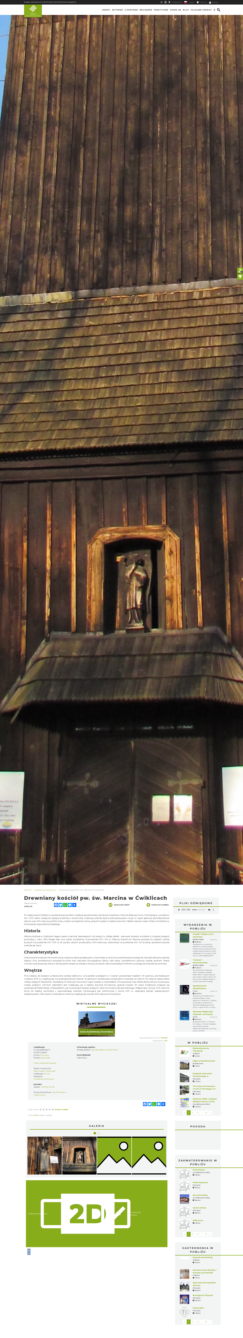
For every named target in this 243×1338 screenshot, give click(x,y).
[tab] (95, 1133)
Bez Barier (146, 10)
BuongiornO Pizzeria (203, 1276)
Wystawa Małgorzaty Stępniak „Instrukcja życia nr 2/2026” (203, 1014)
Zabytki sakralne (98, 1050)
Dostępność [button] (176, 2)
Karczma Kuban (200, 1176)
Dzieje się (175, 10)
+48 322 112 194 (48, 1087)
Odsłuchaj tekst (122, 905)
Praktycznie (161, 10)
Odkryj (106, 10)
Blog (186, 10)
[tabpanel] (96, 1024)
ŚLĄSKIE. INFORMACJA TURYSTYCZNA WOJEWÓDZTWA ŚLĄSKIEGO (50, 2)
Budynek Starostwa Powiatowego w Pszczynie (202, 1076)
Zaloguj (215, 2)
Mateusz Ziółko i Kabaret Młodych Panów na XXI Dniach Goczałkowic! (205, 1101)
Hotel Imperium (200, 1163)
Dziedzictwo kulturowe (44, 1079)
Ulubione (203, 2)
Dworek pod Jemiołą (202, 1238)
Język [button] (191, 2)
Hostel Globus (199, 1189)
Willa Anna (198, 1201)
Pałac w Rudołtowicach (204, 1061)
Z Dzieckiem (131, 10)
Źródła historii (112, 1050)
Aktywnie (117, 10)
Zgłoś (164, 1038)
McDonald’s (198, 1289)
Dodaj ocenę (61, 1110)
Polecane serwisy (201, 10)
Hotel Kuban (199, 1151)
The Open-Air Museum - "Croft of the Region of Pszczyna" (204, 1089)
